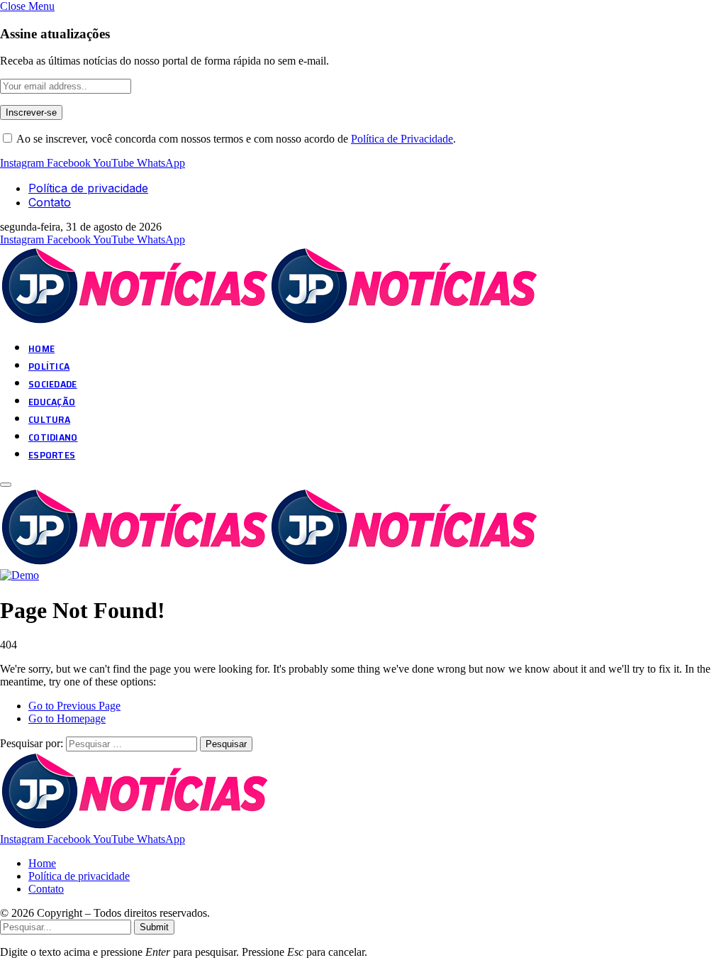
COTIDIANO (53, 437)
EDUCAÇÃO (51, 401)
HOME (41, 348)
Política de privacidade (88, 188)
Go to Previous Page (74, 706)
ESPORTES (51, 455)
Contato (49, 202)
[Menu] (5, 485)
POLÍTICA (48, 366)
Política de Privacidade (402, 139)
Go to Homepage (67, 718)
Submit (154, 927)
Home (42, 863)
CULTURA (49, 419)
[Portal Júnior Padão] (271, 321)
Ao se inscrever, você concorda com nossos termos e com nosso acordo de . (235, 139)
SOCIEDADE (52, 384)
